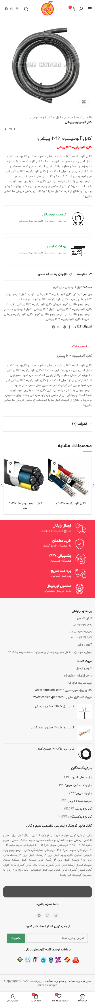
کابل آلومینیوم (42, 117)
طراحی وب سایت (79, 981)
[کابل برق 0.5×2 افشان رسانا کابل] (84, 733)
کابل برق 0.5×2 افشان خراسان (54, 706)
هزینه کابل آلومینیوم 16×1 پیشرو (67, 319)
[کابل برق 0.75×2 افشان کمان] (84, 754)
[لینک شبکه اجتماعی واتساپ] (11, 9)
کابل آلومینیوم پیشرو (78, 122)
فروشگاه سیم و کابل (68, 117)
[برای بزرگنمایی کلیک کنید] (84, 101)
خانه (89, 117)
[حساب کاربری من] (81, 8)
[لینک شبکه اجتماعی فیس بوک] (69, 327)
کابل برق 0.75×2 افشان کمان (55, 749)
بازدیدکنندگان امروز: (78, 785)
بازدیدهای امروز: (81, 777)
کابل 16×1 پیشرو (44, 309)
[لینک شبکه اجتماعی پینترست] (64, 327)
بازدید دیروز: (83, 793)
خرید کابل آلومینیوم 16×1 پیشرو (54, 299)
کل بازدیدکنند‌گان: (79, 817)
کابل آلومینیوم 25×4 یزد (69, 503)
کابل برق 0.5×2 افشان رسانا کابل (52, 728)
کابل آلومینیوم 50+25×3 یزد (25, 505)
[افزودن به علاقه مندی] (54, 463)
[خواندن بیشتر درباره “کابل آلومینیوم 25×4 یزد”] (54, 471)
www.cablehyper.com (48, 697)
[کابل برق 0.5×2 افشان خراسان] (84, 711)
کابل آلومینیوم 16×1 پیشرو (52, 314)
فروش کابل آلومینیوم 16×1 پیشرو (39, 304)
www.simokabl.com (48, 690)
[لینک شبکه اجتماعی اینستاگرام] (17, 9)
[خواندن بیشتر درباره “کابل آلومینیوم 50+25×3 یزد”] (10, 471)
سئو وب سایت (54, 981)
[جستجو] (26, 8)
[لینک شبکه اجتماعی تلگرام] (6, 9)
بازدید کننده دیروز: (79, 801)
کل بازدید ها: (83, 809)
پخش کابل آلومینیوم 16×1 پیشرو (58, 294)
